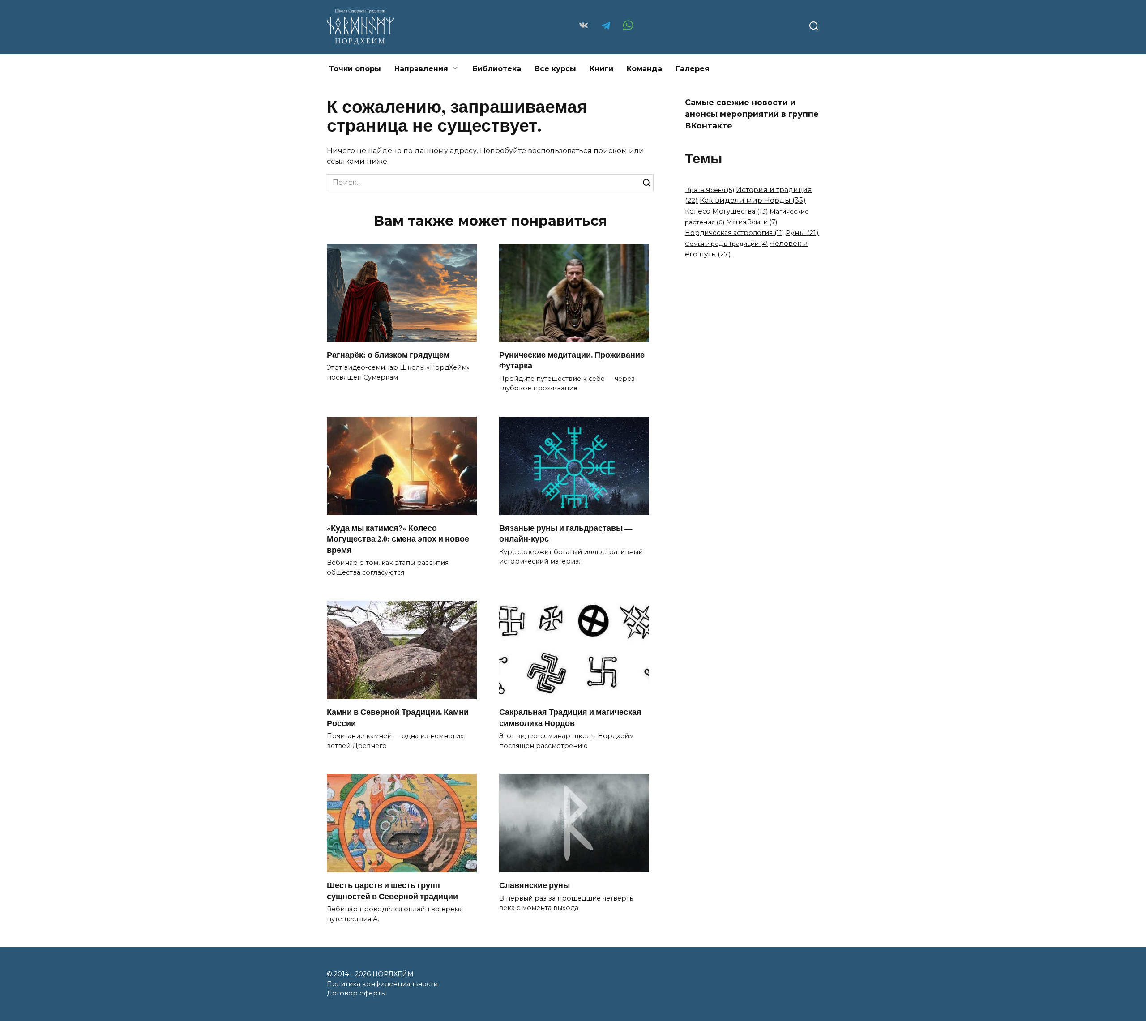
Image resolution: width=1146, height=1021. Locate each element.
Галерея (693, 68)
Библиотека (496, 68)
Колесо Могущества (726, 211)
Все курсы (555, 68)
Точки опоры (355, 68)
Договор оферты (356, 993)
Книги (601, 68)
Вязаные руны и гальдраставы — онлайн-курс (566, 533)
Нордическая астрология (734, 233)
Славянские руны (534, 885)
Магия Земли (751, 222)
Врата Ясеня (709, 189)
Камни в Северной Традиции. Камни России (398, 717)
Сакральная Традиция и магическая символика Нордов (570, 717)
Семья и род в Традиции (726, 243)
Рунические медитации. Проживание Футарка (572, 360)
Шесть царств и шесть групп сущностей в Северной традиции (392, 890)
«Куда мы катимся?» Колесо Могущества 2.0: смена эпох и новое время (398, 538)
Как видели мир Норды (753, 200)
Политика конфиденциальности (382, 984)
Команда (644, 68)
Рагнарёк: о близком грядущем (388, 354)
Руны (802, 232)
